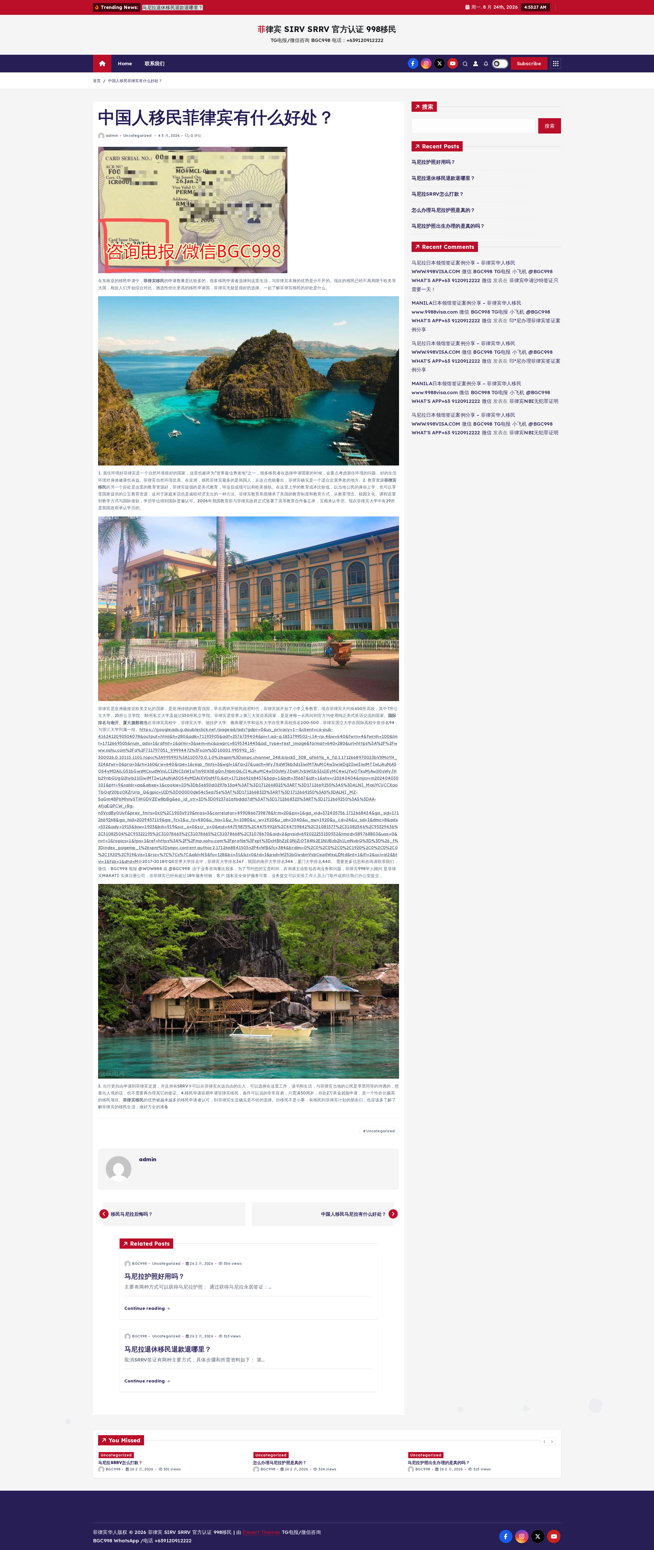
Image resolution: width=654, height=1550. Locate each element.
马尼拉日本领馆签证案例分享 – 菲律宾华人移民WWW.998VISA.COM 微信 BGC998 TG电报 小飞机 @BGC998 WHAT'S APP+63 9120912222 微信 (482, 271)
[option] (172, 1462)
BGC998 (139, 1263)
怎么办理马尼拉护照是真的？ (443, 210)
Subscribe (529, 63)
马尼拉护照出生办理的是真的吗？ (448, 226)
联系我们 (155, 63)
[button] (544, 1441)
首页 (97, 80)
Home (125, 63)
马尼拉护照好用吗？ (434, 162)
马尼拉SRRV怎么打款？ (438, 194)
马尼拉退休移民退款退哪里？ (443, 178)
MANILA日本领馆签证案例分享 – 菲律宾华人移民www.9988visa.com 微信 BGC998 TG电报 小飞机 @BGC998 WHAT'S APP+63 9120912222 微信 (481, 312)
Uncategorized (137, 135)
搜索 (428, 106)
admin (112, 135)
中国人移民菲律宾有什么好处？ (135, 80)
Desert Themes (261, 1532)
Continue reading (145, 1308)
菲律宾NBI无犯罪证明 (533, 401)
